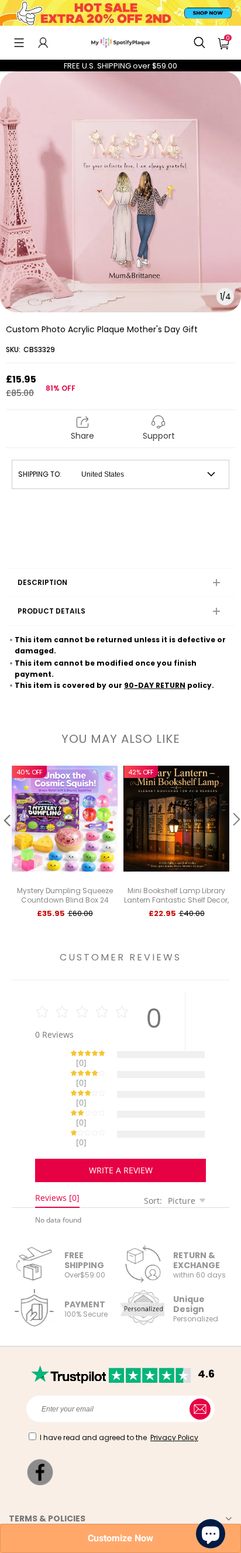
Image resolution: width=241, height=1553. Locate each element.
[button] (19, 43)
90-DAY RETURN (154, 685)
